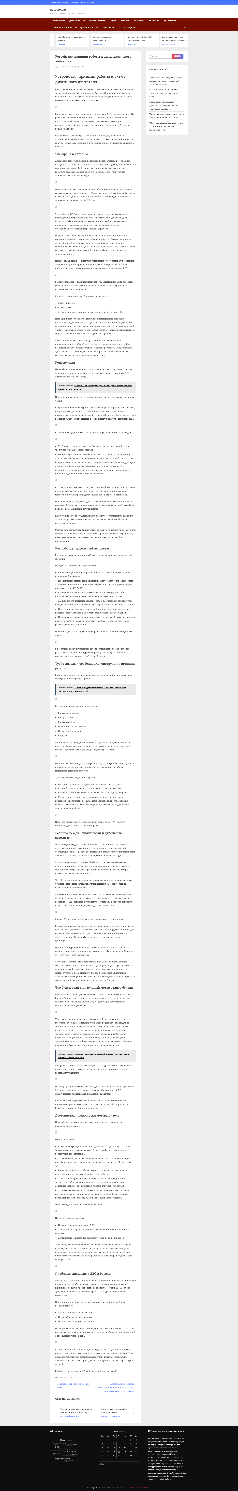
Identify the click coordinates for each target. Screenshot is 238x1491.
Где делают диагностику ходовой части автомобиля (171, 39)
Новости (124, 20)
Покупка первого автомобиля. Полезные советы (74, 1411)
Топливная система (62, 27)
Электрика (129, 27)
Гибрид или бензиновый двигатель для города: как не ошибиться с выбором (163, 105)
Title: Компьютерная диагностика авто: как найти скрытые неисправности (166, 126)
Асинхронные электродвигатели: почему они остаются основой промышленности (166, 81)
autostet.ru (58, 9)
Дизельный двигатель (67, 1377)
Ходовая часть (109, 27)
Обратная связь (88, 2)
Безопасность (58, 20)
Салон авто (153, 20)
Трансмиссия (86, 27)
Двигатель (74, 20)
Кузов (113, 20)
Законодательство (97, 20)
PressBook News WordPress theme (136, 1488)
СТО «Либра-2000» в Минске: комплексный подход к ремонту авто (165, 93)
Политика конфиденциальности (65, 2)
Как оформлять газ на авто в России (67, 39)
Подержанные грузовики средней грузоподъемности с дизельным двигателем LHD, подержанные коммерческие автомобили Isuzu (117, 1411)
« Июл (101, 1464)
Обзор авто (138, 20)
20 (119, 1452)
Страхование (169, 20)
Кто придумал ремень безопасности (98, 39)
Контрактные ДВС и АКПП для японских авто (135, 39)
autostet (80, 66)
